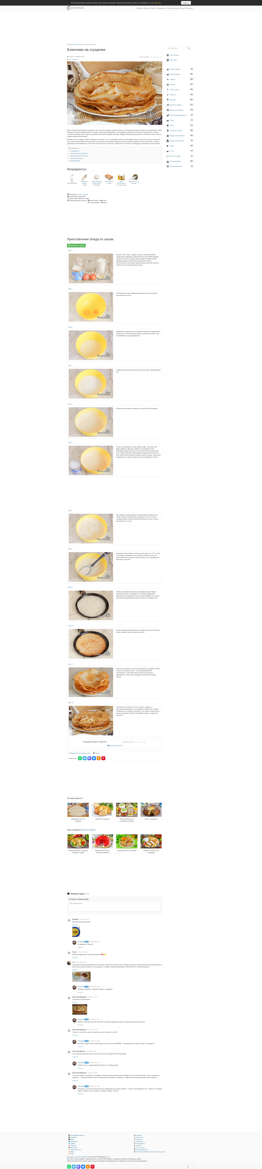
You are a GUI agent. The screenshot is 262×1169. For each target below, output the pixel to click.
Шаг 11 (70, 664)
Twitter (73, 1143)
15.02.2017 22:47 (92, 1030)
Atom (72, 1152)
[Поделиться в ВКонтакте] (94, 758)
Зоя (73, 962)
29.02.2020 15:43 (81, 962)
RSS (72, 1154)
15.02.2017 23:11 (94, 1062)
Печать (97, 753)
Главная (69, 44)
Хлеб (181, 146)
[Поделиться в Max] (89, 758)
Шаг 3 (70, 327)
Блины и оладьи (77, 44)
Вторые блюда (181, 74)
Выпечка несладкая (181, 110)
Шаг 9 (70, 587)
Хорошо (186, 3)
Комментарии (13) (115, 745)
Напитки (181, 94)
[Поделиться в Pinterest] (103, 758)
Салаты (181, 84)
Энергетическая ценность (79, 153)
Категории (173, 60)
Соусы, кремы (181, 89)
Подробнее (157, 3)
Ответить (75, 925)
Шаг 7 (70, 510)
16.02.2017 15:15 (92, 997)
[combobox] (177, 48)
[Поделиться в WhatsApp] (80, 758)
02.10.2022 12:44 (82, 952)
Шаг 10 (70, 626)
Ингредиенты (161, 8)
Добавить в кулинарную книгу (81, 753)
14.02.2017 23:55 (92, 1073)
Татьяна (74, 59)
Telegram (74, 1137)
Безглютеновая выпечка (181, 115)
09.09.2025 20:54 (94, 942)
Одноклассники (76, 1150)
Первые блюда (181, 69)
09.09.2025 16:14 (84, 919)
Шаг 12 (70, 702)
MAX (72, 1139)
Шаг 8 (70, 549)
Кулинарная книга (173, 8)
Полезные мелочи (181, 166)
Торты (181, 120)
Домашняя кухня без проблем (77, 1157)
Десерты (181, 100)
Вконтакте (74, 1147)
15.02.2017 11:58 (94, 1086)
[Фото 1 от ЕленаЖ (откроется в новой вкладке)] (76, 932)
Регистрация (189, 8)
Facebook (74, 1141)
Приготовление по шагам (79, 156)
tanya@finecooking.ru (78, 1135)
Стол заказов (174, 55)
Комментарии (75, 161)
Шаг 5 (70, 404)
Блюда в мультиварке (181, 135)
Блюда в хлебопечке (181, 141)
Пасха (181, 125)
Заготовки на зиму (181, 130)
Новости (146, 8)
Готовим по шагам (77, 245)
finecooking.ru (78, 7)
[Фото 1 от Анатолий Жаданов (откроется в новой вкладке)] (79, 1009)
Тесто (181, 151)
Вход (182, 8)
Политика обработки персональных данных (150, 1152)
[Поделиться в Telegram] (84, 758)
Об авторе (139, 8)
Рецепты (153, 8)
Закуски (181, 79)
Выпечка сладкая (181, 105)
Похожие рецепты (77, 158)
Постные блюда (181, 161)
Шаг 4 (70, 365)
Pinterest (73, 1145)
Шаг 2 (70, 289)
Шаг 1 (70, 250)
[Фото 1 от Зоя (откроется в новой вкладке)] (81, 977)
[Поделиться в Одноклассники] (99, 758)
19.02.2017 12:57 (94, 1019)
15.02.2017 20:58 (91, 1051)
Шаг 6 (70, 442)
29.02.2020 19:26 (94, 987)
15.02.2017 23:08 (94, 1041)
